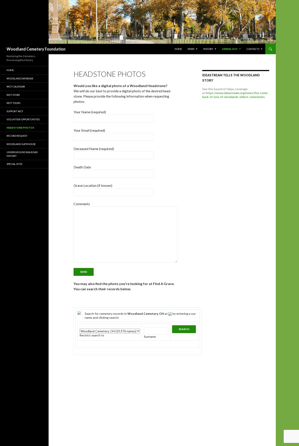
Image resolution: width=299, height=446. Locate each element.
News (191, 48)
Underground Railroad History (22, 154)
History (208, 48)
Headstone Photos (20, 127)
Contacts (252, 48)
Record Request (17, 135)
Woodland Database (20, 78)
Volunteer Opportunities (23, 119)
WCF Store (13, 94)
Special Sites (14, 164)
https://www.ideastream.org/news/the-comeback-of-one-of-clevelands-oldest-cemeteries (235, 95)
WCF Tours (13, 102)
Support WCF (15, 111)
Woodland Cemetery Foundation (36, 49)
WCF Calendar (16, 86)
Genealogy (230, 48)
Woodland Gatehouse (21, 144)
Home (178, 48)
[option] (138, 22)
